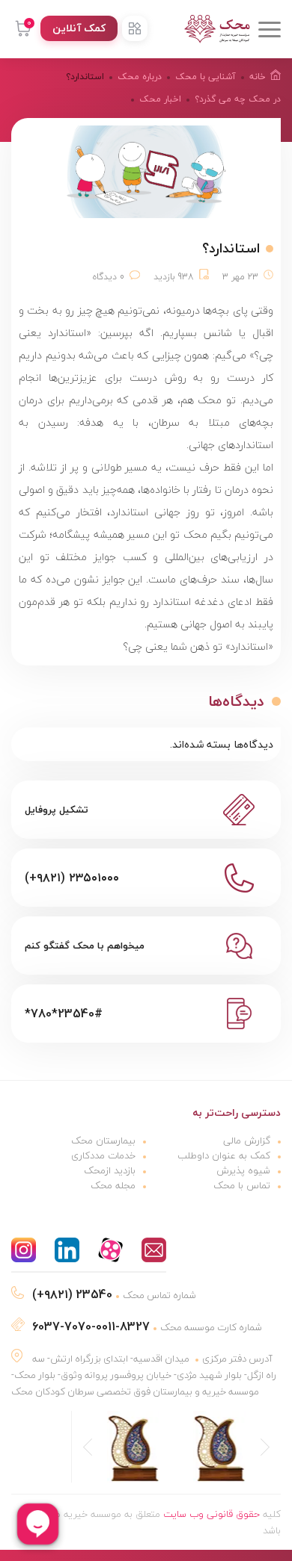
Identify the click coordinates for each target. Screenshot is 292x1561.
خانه (257, 76)
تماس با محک (241, 1185)
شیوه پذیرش (243, 1170)
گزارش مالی (246, 1140)
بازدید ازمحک (110, 1170)
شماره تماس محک (114, 1295)
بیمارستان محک (103, 1140)
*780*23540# (64, 1013)
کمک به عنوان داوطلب (223, 1155)
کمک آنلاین (79, 28)
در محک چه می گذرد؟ (238, 99)
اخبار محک (160, 99)
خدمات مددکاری (103, 1155)
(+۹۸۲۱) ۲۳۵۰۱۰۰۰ (72, 877)
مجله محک (113, 1185)
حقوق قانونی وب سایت (211, 1514)
